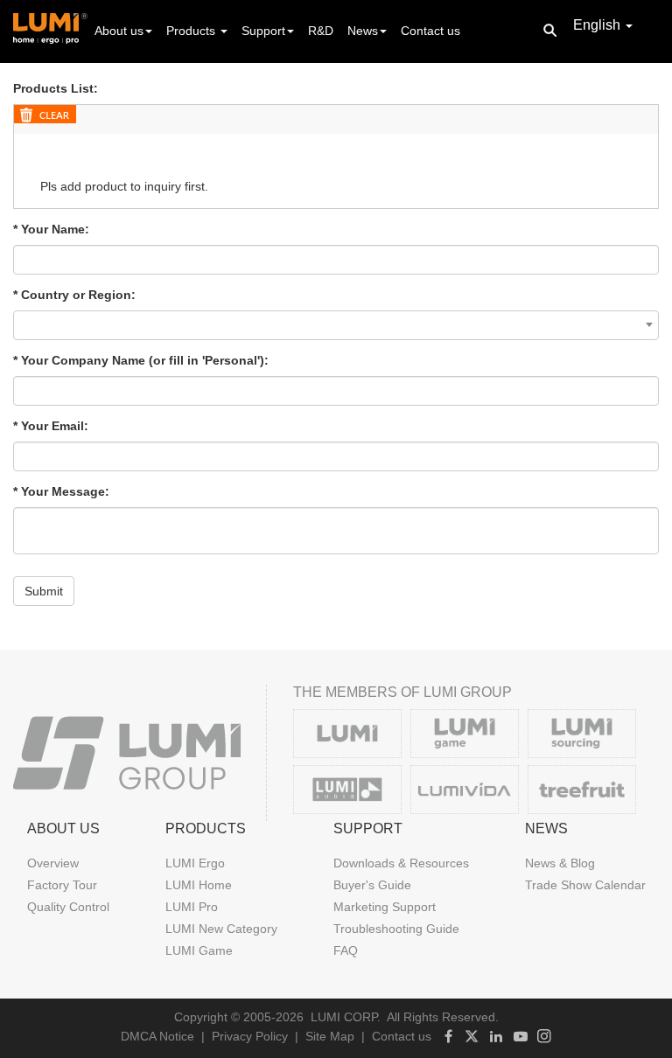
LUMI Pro (191, 907)
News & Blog (560, 863)
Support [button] (263, 31)
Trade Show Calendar (585, 885)
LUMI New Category (221, 929)
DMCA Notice (157, 1036)
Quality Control (68, 907)
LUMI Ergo (195, 863)
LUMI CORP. (346, 1017)
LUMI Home (198, 885)
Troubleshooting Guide (396, 929)
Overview (53, 863)
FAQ (345, 950)
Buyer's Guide (372, 885)
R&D (320, 31)
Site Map (329, 1036)
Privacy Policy (250, 1036)
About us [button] (119, 31)
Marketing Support (384, 907)
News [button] (362, 31)
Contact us (430, 31)
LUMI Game (199, 950)
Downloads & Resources (401, 863)
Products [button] (192, 31)
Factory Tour (62, 885)
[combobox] (336, 325)
